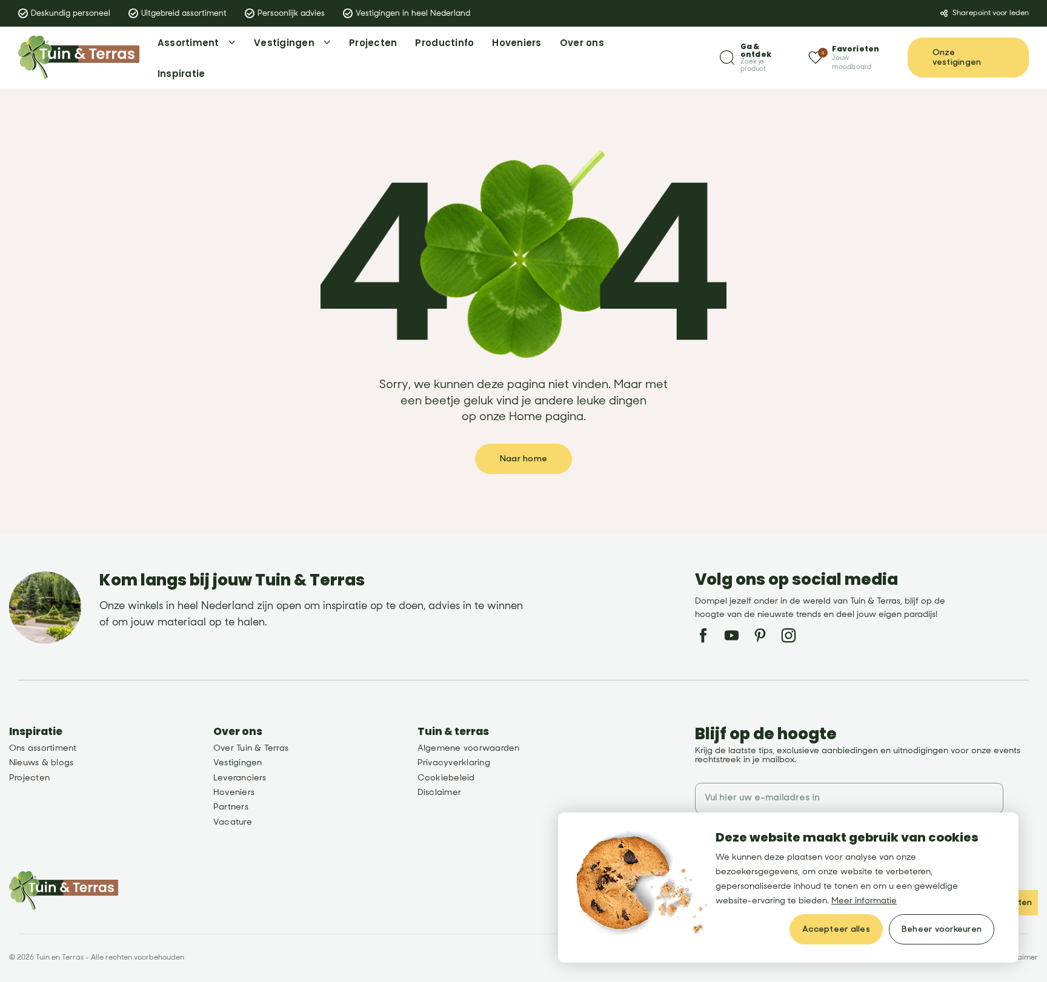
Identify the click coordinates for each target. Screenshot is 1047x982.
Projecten (29, 778)
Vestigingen (237, 762)
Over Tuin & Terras (250, 748)
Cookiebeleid (446, 778)
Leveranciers (240, 778)
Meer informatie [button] (864, 900)
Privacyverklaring (453, 762)
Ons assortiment (43, 748)
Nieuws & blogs (41, 762)
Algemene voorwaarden (468, 748)
